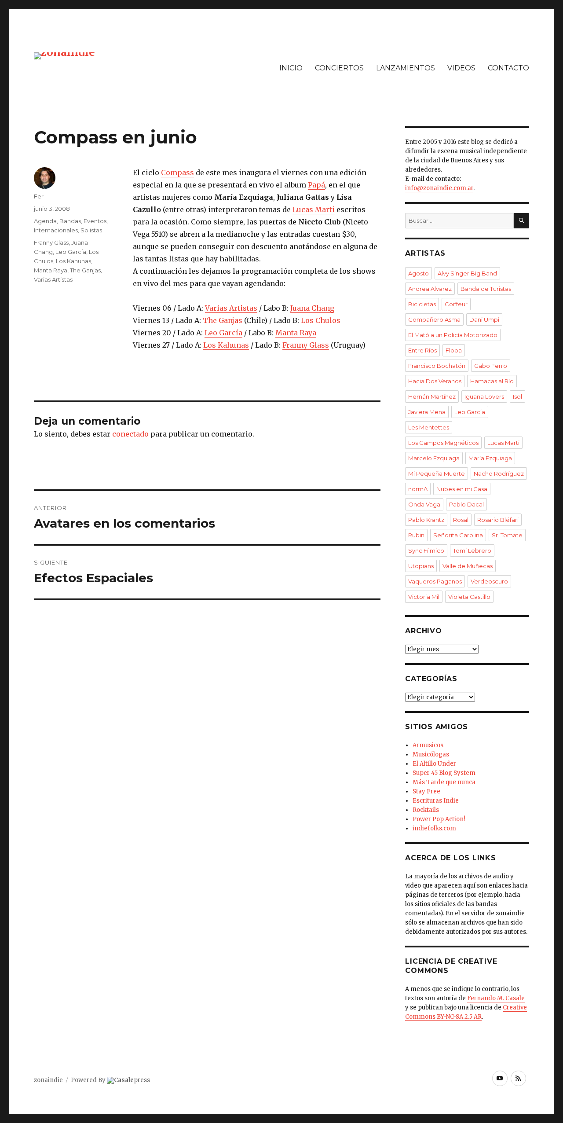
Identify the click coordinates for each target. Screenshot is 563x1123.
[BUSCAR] (521, 220)
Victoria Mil (423, 596)
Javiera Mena (427, 411)
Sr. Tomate (507, 535)
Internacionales (56, 230)
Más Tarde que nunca (444, 782)
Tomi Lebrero (472, 550)
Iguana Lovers (484, 396)
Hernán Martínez (432, 396)
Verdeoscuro (489, 581)
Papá (316, 184)
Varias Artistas (231, 308)
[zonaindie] (64, 55)
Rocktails (426, 810)
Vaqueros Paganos (435, 581)
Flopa (454, 350)
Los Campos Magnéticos (443, 442)
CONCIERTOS (339, 68)
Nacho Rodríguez (499, 473)
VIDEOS (461, 68)
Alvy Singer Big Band (467, 273)
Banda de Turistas (486, 288)
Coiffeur (456, 304)
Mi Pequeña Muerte (436, 473)
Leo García (223, 332)
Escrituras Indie (436, 800)
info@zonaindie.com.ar (439, 188)
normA (418, 488)
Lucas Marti (313, 209)
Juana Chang (312, 308)
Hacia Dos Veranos (434, 381)
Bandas (70, 220)
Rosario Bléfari (498, 519)
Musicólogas (431, 754)
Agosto (418, 273)
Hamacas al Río (492, 381)
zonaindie (48, 1080)
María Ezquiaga (490, 458)
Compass (177, 172)
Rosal (460, 519)
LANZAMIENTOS (405, 68)
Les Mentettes (428, 427)
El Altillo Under (434, 763)
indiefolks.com (434, 828)
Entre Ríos (422, 350)
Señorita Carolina (458, 535)
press (132, 1080)
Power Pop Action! (439, 819)
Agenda (45, 220)
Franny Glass (305, 345)
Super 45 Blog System (444, 773)
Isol (517, 396)
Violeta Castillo (469, 596)
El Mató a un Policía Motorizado (452, 334)
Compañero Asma (434, 319)
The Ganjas (222, 320)
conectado (130, 433)
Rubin (416, 535)
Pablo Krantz (426, 519)
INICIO (291, 68)
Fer (39, 196)
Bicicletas (422, 304)
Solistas (91, 230)
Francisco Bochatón (436, 365)
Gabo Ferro (490, 365)
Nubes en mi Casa (461, 488)
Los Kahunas (226, 345)
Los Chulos (320, 320)
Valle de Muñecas (467, 565)
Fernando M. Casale (496, 998)
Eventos (95, 220)
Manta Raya (295, 332)
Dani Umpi (484, 319)
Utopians (421, 565)
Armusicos (428, 745)
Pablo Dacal (466, 504)
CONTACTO (508, 68)
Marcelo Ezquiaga (434, 458)
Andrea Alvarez (430, 288)
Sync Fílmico (426, 550)
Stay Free (426, 791)
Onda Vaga (424, 504)
